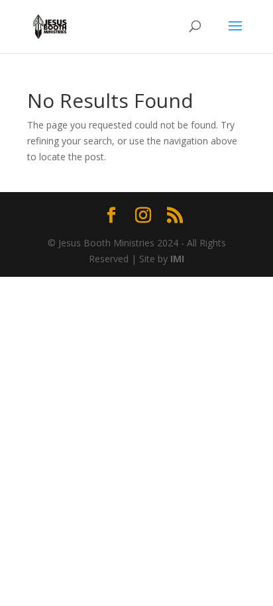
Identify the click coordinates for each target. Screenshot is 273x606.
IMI (177, 258)
